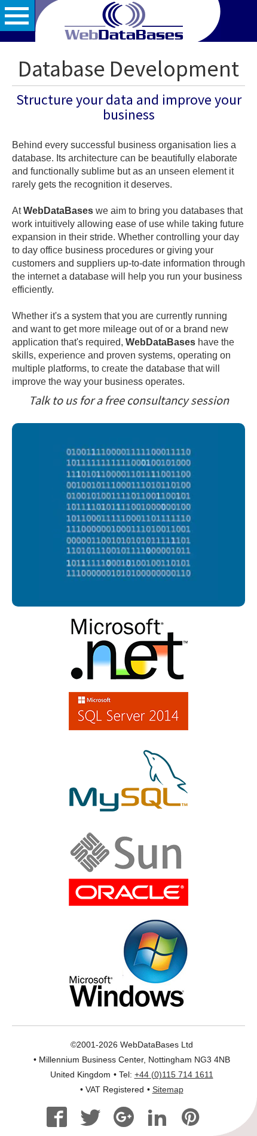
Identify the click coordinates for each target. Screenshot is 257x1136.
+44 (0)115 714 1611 (173, 1074)
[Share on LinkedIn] (162, 1118)
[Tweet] (95, 1118)
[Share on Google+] (129, 1118)
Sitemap (167, 1089)
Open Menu (17, 15)
